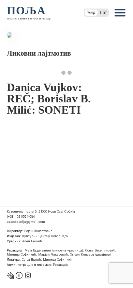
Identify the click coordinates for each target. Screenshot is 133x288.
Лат (103, 12)
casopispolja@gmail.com (26, 222)
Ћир (91, 12)
